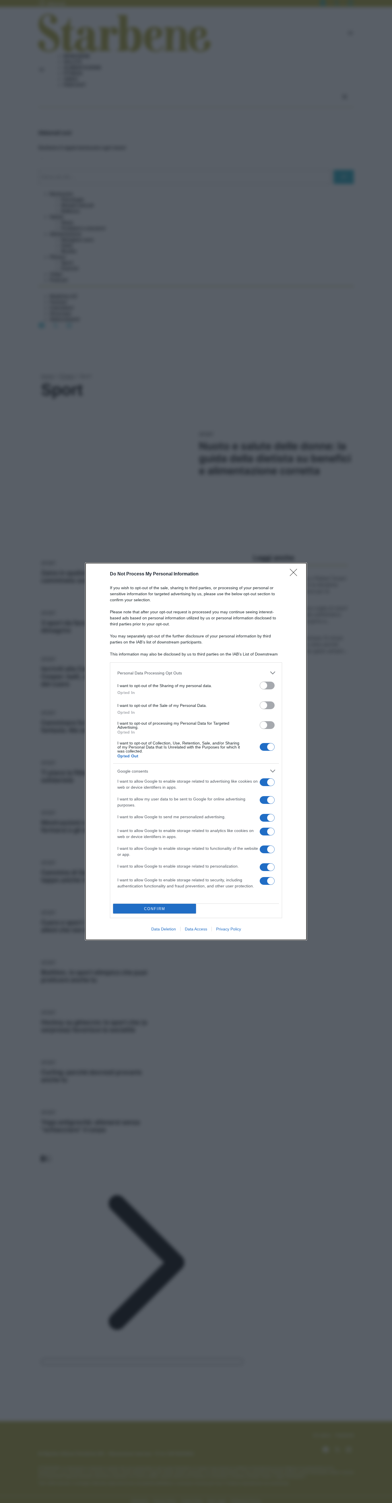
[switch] (267, 685)
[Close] (295, 574)
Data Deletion (163, 929)
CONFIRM (154, 909)
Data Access (196, 929)
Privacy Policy (228, 929)
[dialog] (196, 751)
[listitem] (196, 673)
